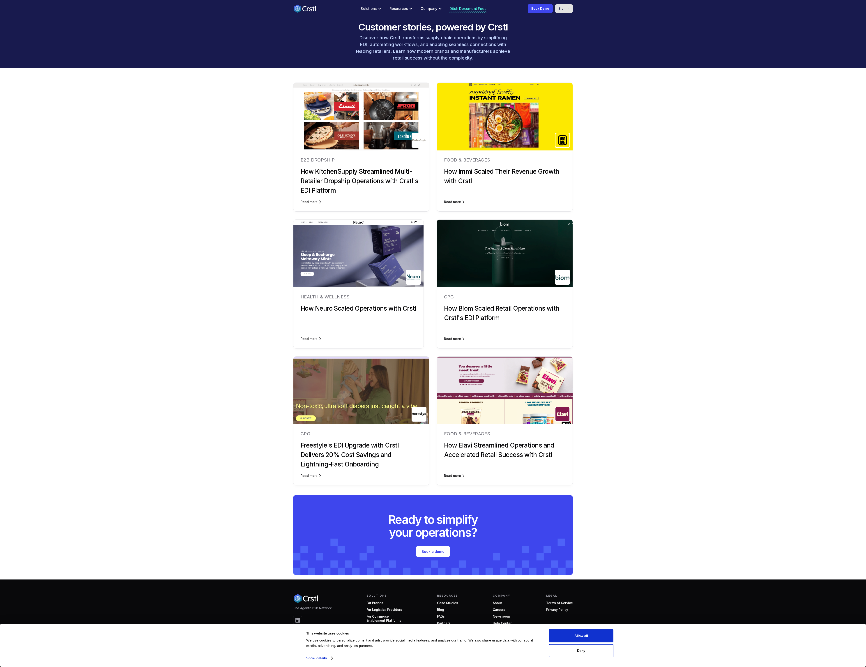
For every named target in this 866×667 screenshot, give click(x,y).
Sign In (563, 8)
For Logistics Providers (384, 610)
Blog (440, 610)
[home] (304, 9)
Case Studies (447, 603)
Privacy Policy (557, 610)
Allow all (581, 636)
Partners (443, 623)
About (497, 603)
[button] (371, 8)
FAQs (441, 616)
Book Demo (540, 8)
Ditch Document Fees (467, 8)
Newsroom (501, 616)
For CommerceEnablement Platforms (383, 618)
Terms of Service (559, 603)
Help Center (502, 623)
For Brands (374, 603)
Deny (581, 650)
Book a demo (433, 551)
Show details (316, 658)
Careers (499, 610)
